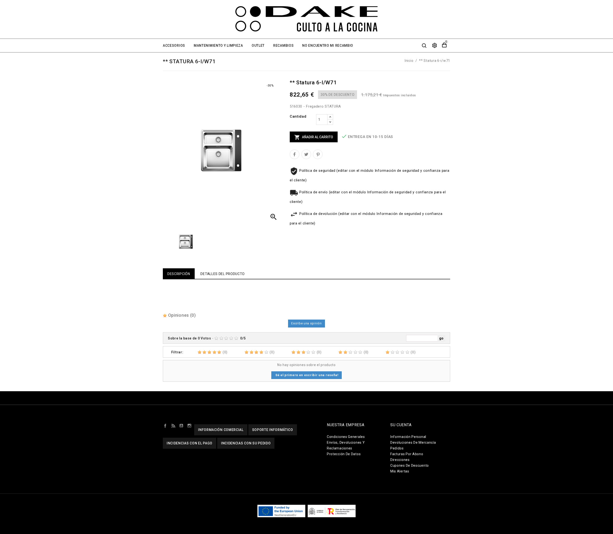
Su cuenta (400, 425)
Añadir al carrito (313, 137)
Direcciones (400, 460)
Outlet (258, 45)
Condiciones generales (346, 437)
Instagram (189, 425)
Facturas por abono (406, 454)
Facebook (165, 425)
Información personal (408, 437)
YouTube (181, 425)
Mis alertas (399, 471)
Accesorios (174, 45)
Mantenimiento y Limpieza (218, 45)
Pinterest (317, 154)
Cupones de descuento (409, 465)
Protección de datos (344, 454)
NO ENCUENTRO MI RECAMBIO (327, 45)
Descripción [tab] (178, 274)
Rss (173, 425)
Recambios (283, 45)
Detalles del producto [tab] (222, 274)
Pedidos (397, 448)
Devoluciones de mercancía (413, 442)
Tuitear (306, 154)
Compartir (294, 154)
